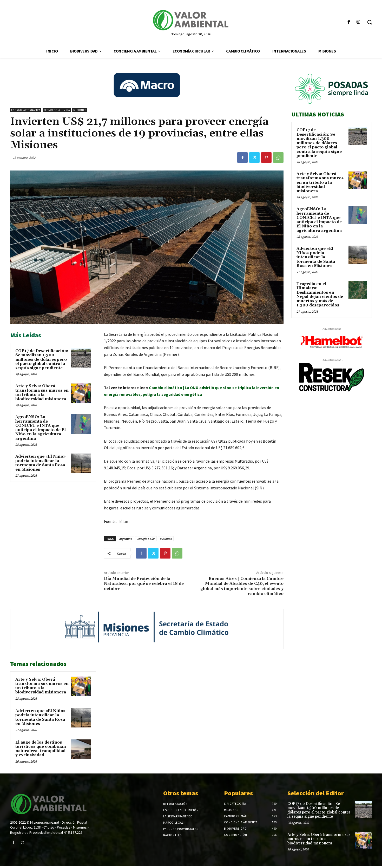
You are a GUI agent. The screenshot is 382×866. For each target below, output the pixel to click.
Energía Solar (146, 539)
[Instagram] (358, 22)
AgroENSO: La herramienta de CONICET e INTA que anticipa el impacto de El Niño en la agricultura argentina (40, 428)
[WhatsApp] (278, 157)
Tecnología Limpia (57, 110)
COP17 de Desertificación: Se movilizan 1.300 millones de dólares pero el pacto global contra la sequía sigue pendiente (41, 360)
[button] (369, 22)
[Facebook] (348, 22)
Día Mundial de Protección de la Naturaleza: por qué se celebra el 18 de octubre (144, 583)
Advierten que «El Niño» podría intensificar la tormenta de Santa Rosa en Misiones (40, 463)
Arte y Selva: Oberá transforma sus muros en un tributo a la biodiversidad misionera (42, 393)
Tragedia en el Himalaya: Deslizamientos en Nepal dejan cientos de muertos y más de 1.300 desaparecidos (320, 294)
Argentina (125, 539)
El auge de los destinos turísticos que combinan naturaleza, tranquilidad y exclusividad (40, 749)
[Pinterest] (266, 157)
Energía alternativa (25, 110)
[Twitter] (254, 157)
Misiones (79, 110)
